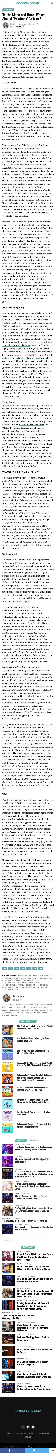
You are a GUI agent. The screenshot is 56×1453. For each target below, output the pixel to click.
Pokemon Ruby (9, 985)
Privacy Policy (44, 1433)
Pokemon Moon (45, 978)
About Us (10, 1433)
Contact (32, 1433)
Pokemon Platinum (11, 983)
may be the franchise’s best (31, 424)
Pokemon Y (43, 987)
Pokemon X (31, 987)
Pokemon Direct (29, 978)
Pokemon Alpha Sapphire (40, 976)
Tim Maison (17, 26)
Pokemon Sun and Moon (13, 987)
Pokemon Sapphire (27, 985)
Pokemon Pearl (32, 980)
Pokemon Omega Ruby (13, 980)
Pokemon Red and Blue (32, 983)
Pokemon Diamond (11, 978)
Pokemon (23, 976)
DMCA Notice (29, 1437)
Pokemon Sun (43, 985)
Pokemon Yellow (10, 990)
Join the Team (21, 1433)
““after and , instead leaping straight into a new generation (27, 356)
